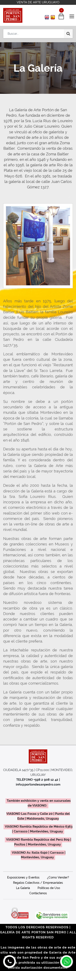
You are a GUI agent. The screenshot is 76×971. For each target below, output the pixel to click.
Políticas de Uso (49, 888)
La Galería (23, 888)
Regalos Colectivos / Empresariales (38, 882)
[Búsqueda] (68, 33)
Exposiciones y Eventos (23, 877)
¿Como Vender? (58, 877)
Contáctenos (38, 893)
